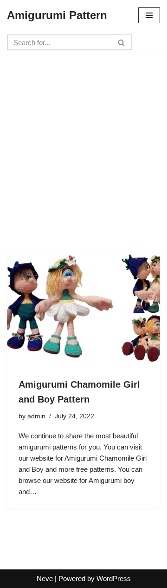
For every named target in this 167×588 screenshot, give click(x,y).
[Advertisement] (83, 137)
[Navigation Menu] (149, 15)
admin (36, 416)
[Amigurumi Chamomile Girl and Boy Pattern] (83, 310)
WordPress (113, 578)
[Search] (121, 42)
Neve (45, 578)
